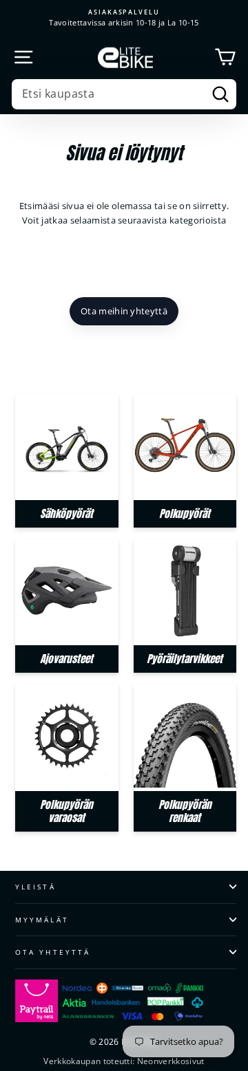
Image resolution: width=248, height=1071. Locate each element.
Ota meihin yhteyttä (124, 311)
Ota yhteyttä (52, 952)
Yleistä (35, 886)
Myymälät (42, 919)
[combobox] (124, 94)
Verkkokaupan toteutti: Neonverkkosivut (123, 1061)
